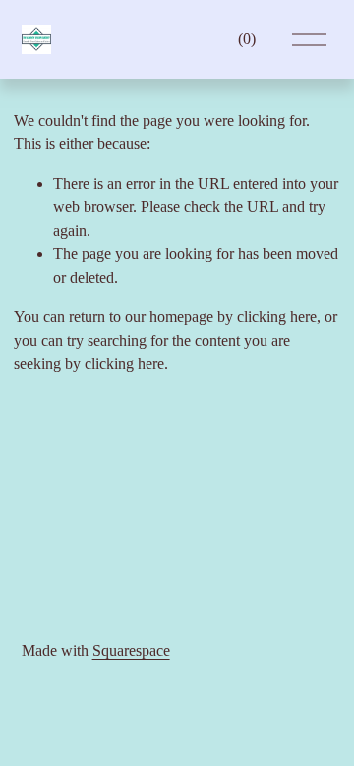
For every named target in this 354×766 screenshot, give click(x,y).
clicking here (277, 316)
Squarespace (131, 650)
